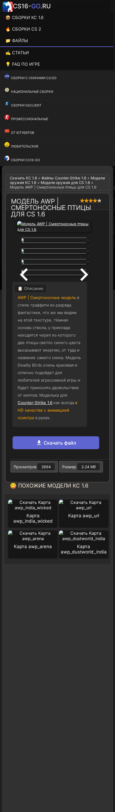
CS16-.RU (32, 6)
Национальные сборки (32, 92)
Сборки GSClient (26, 105)
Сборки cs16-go (25, 160)
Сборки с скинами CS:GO (33, 78)
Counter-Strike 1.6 (35, 402)
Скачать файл (59, 443)
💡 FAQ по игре (22, 64)
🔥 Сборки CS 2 (23, 29)
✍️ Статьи (17, 52)
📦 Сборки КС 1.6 (24, 17)
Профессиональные (29, 119)
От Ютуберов (22, 133)
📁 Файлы (16, 40)
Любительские (25, 146)
